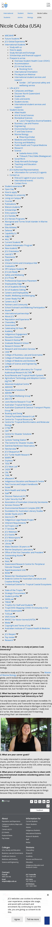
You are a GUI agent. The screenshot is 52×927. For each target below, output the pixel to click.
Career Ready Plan (13, 298)
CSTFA (8, 437)
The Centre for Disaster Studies (19, 443)
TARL (7, 475)
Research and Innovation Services (20, 349)
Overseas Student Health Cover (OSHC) (32, 61)
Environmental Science (25, 129)
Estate (8, 487)
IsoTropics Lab (12, 525)
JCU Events (10, 534)
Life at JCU (14, 88)
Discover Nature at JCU (15, 496)
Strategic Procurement (15, 593)
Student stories (20, 15)
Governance (10, 325)
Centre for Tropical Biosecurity (19, 419)
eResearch (10, 478)
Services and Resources (34, 859)
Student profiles (12, 596)
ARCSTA (9, 399)
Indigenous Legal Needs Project (19, 520)
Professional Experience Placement (21, 280)
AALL (7, 239)
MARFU (8, 457)
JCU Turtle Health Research (17, 454)
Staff (7, 493)
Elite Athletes (11, 227)
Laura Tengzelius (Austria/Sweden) (35, 120)
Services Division (12, 505)
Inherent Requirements (15, 523)
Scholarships (11, 210)
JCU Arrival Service (23, 66)
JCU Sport (9, 540)
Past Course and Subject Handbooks (21, 484)
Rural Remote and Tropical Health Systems (24, 375)
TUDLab (9, 613)
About (5, 818)
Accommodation (22, 63)
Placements (10, 257)
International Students (8, 15)
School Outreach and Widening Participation (25, 307)
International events (24, 180)
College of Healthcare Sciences (19, 358)
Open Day (9, 189)
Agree (17, 919)
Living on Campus (13, 198)
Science (18, 150)
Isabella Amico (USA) (28, 153)
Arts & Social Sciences (24, 115)
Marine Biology (30, 15)
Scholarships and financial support (25, 55)
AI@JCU (8, 236)
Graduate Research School (17, 343)
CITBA (8, 428)
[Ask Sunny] (47, 921)
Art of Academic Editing (15, 289)
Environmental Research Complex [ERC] (23, 508)
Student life (20, 96)
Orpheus (9, 460)
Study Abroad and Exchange (22, 52)
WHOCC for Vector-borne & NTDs (20, 619)
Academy (9, 331)
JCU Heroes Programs (15, 218)
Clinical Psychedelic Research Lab (20, 416)
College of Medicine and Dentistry (20, 361)
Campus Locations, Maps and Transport (12, 825)
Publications (10, 204)
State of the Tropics (14, 590)
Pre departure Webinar (25, 74)
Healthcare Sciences (9, 856)
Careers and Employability (17, 292)
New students (11, 248)
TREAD (8, 602)
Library (8, 543)
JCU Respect (10, 634)
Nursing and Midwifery (25, 142)
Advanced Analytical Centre (17, 384)
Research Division (13, 346)
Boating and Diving (14, 413)
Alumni (8, 310)
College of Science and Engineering (21, 363)
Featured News (7, 835)
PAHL (7, 561)
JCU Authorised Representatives (24, 169)
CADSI (8, 469)
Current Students (13, 242)
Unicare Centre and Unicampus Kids (21, 263)
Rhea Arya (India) (27, 137)
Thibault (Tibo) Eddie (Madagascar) (35, 156)
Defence (9, 230)
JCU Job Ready (11, 272)
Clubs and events (22, 99)
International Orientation (26, 71)
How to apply (16, 50)
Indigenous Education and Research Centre (24, 481)
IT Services (10, 528)
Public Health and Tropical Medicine (31, 145)
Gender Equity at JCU (14, 514)
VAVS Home (10, 616)
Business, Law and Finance (27, 123)
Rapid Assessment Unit (15, 570)
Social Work (20, 158)
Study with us (16, 47)
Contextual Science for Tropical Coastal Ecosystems (28, 584)
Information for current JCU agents (31, 172)
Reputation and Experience (17, 319)
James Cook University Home (5, 5)
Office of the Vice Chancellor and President (24, 552)
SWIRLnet (9, 599)
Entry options (11, 213)
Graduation (10, 266)
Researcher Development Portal (19, 576)
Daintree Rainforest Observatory (20, 445)
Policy (8, 558)
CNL (7, 472)
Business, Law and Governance (12, 853)
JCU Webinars (11, 531)
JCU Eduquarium (12, 451)
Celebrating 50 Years (14, 328)
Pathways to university (15, 195)
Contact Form (21, 183)
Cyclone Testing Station (16, 440)
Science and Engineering (10, 862)
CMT (7, 431)
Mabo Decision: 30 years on (17, 546)
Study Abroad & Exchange (26, 161)
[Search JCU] (48, 5)
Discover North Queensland (27, 93)
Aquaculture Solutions (15, 390)
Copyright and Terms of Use (18, 625)
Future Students (12, 38)
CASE (7, 352)
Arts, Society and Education (11, 850)
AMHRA (8, 393)
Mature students (13, 207)
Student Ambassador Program (19, 245)
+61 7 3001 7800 (31, 886)
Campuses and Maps (24, 90)
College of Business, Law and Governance (24, 355)
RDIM (7, 573)
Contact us (14, 175)
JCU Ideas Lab (11, 466)
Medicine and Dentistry (25, 139)
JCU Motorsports (13, 537)
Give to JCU (10, 517)
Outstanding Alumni (14, 555)
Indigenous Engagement (16, 334)
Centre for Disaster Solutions (18, 434)
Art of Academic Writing (16, 286)
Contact (6, 872)
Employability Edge (13, 283)
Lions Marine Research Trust (18, 401)
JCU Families (10, 216)
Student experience (14, 186)
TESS (7, 463)
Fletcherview (11, 448)
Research (19, 148)
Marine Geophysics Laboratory (19, 549)
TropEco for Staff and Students (19, 605)
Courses (9, 201)
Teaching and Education (25, 164)
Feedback (40, 810)
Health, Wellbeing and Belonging (20, 295)
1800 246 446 (6, 877)
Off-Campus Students (15, 269)
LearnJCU (9, 254)
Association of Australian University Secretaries (26, 502)
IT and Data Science (23, 131)
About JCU (10, 316)
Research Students (32, 836)
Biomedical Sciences (23, 118)
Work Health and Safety (16, 490)
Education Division (13, 337)
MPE (7, 366)
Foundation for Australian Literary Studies (24, 511)
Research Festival (13, 340)
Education (29, 862)
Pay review (10, 637)
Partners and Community (16, 304)
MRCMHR (9, 35)
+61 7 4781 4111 (31, 877)
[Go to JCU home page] (6, 801)
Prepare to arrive (17, 58)
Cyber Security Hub (14, 499)
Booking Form (25, 69)
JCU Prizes (10, 278)
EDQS (7, 260)
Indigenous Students (33, 830)
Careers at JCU (12, 301)
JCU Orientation (12, 251)
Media (8, 622)
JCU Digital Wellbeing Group (18, 396)
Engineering (20, 126)
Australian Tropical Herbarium (19, 404)
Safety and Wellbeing (14, 275)
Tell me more (33, 919)
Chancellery (10, 322)
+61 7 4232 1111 (31, 881)
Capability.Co (11, 233)
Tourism (18, 167)
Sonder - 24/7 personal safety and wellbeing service (34, 84)
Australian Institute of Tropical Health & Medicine (27, 628)
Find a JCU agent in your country (29, 178)
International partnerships (17, 313)
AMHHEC (9, 387)
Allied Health (20, 112)
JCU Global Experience (15, 41)
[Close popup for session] (48, 895)
